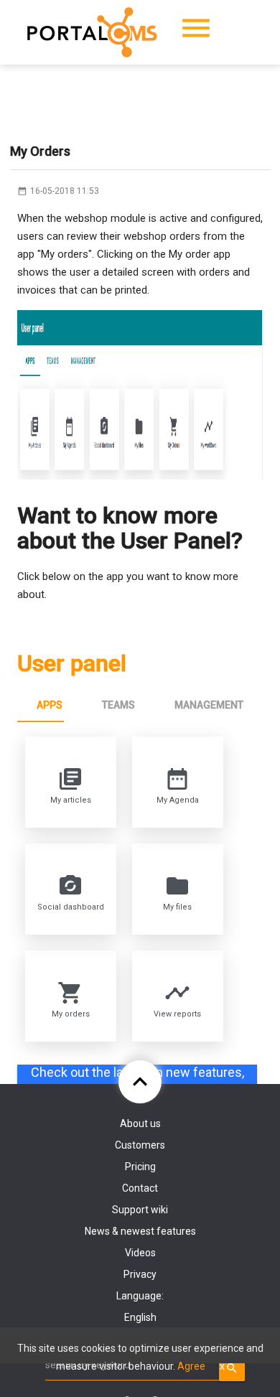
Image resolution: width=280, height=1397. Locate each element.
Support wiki (140, 1209)
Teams (118, 705)
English (140, 1317)
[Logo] (92, 32)
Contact (140, 1188)
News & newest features (140, 1231)
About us (140, 1123)
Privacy (140, 1274)
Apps (49, 705)
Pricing (140, 1166)
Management (208, 705)
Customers (140, 1145)
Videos (140, 1252)
